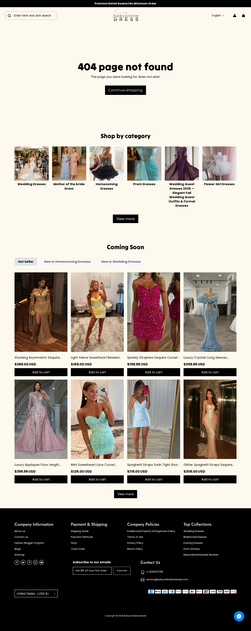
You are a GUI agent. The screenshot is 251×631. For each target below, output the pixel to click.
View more (125, 218)
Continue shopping (125, 90)
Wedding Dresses (194, 531)
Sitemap (20, 554)
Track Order (78, 549)
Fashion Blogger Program (29, 543)
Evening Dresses (193, 543)
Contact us (21, 537)
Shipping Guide (80, 531)
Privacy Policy (135, 543)
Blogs (18, 549)
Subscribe (122, 570)
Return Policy (135, 549)
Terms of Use (135, 537)
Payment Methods (82, 537)
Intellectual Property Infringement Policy (151, 531)
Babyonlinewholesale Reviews (201, 554)
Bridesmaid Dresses (195, 537)
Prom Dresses (192, 549)
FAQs (74, 543)
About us (20, 531)
